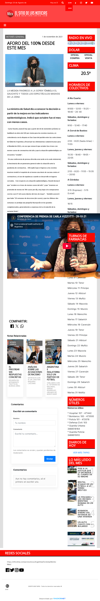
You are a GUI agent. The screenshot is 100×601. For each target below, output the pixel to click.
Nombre (16, 418)
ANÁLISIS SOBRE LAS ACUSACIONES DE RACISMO (34, 371)
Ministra (44, 30)
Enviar (50, 459)
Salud (55, 30)
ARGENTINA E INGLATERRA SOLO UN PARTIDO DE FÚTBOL (53, 373)
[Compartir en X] (17, 326)
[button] (62, 2)
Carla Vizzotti (29, 30)
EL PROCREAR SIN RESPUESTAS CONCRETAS (15, 372)
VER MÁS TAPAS (81, 452)
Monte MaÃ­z (72, 30)
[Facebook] (75, 2)
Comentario (17, 429)
